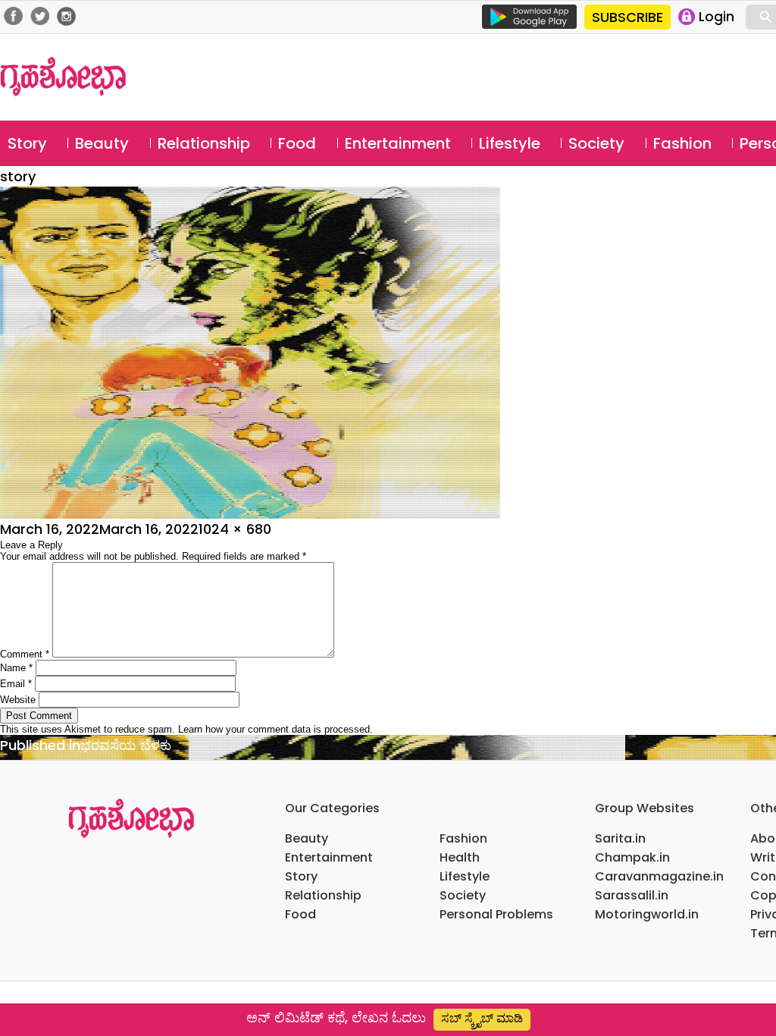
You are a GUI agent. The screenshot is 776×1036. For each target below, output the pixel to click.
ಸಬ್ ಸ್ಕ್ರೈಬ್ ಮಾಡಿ (482, 1018)
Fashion (682, 143)
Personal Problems (496, 914)
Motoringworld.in (647, 914)
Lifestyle (509, 143)
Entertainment (398, 143)
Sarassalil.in (631, 895)
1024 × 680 (235, 529)
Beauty (102, 143)
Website (18, 699)
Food (297, 143)
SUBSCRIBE (627, 17)
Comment (24, 654)
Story (27, 143)
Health (460, 857)
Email (16, 683)
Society (596, 143)
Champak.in (632, 857)
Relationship (204, 143)
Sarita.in (620, 838)
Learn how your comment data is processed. (275, 729)
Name (16, 667)
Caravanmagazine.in (659, 876)
